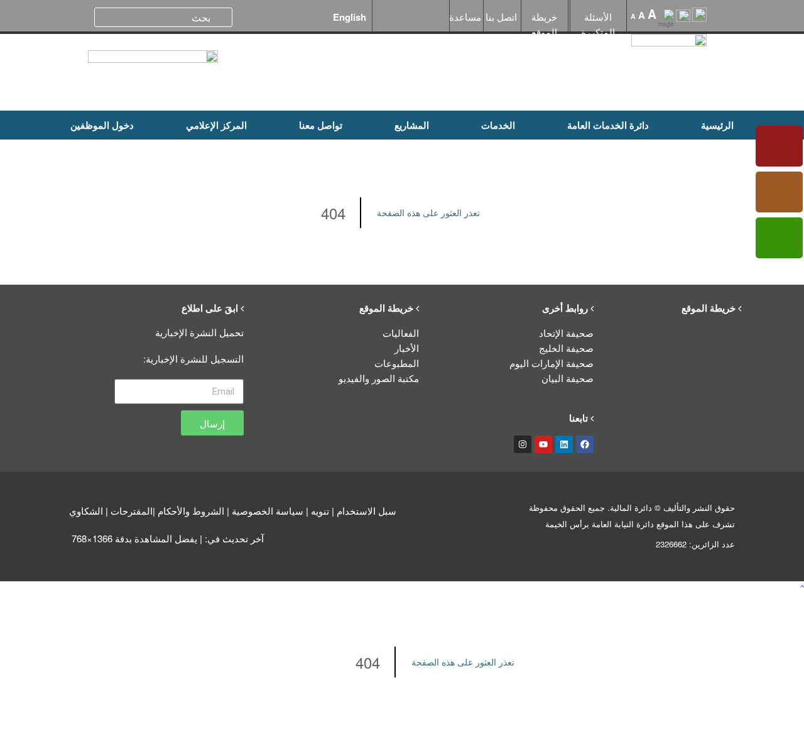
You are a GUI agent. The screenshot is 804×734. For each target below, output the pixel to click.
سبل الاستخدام (366, 510)
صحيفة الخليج (566, 347)
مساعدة (465, 16)
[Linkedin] (564, 444)
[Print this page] (683, 19)
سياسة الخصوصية (267, 510)
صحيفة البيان (567, 378)
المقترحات (132, 510)
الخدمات (498, 125)
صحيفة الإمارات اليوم (551, 363)
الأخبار (406, 347)
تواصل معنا (320, 125)
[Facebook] (585, 444)
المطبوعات (396, 363)
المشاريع (411, 125)
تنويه (320, 510)
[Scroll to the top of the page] (802, 585)
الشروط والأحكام (191, 510)
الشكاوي (86, 510)
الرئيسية (717, 125)
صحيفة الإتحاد (566, 332)
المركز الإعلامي (216, 125)
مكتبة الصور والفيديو (379, 378)
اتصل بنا (501, 16)
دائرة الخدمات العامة (608, 125)
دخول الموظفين (102, 125)
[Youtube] (543, 444)
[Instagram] (522, 444)
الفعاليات (401, 332)
